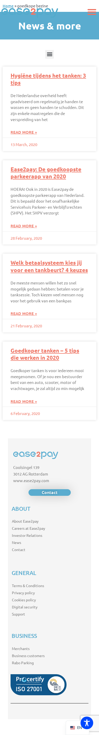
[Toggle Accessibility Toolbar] (87, 723)
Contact (18, 549)
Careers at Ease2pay (28, 528)
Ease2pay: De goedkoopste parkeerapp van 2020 (46, 173)
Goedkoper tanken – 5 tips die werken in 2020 (45, 354)
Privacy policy (23, 592)
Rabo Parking (23, 662)
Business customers (28, 655)
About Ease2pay (25, 521)
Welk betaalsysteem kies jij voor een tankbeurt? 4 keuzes (49, 266)
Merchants (21, 648)
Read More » (24, 132)
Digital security (24, 606)
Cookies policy (24, 599)
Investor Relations (27, 535)
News (16, 542)
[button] (92, 12)
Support (18, 614)
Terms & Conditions (28, 585)
